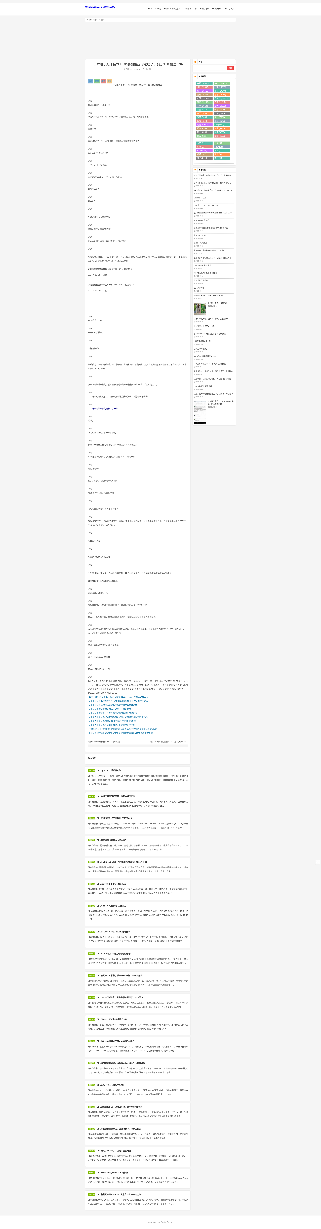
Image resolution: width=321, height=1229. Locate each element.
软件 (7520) (219, 113)
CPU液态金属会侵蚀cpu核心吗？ (112, 840)
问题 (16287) (203, 95)
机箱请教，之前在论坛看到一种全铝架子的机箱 (212, 379)
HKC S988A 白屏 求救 (202, 265)
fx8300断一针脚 (200, 198)
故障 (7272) (202, 121)
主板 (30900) (203, 83)
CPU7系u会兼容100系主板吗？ (111, 1085)
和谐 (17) (218, 151)
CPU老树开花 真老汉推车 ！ (205, 386)
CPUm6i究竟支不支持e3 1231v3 (111, 884)
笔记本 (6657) (203, 125)
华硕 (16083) (220, 95)
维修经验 (101, 20)
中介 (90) (218, 158)
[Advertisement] (160, 40)
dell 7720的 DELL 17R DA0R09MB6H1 (209, 295)
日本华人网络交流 (97, 717)
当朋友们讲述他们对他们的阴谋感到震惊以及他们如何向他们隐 (125, 733)
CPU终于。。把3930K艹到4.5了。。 (207, 205)
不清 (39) (218, 154)
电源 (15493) (203, 98)
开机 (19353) (203, 87)
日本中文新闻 (155, 9)
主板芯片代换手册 (201, 280)
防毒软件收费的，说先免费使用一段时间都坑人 (212, 183)
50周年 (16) (202, 158)
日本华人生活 (190, 9)
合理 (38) (218, 143)
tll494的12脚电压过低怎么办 (205, 356)
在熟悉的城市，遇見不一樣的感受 (116, 709)
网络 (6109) (219, 136)
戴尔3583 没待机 (200, 235)
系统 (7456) (202, 117)
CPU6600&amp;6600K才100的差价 (113, 1173)
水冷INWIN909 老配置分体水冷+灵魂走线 (210, 334)
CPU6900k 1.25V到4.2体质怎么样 (112, 1019)
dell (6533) (219, 125)
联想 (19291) (220, 87)
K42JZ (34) (202, 151)
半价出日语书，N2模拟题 (217, 303)
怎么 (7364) (219, 117)
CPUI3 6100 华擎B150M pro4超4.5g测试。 (116, 1041)
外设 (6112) (202, 136)
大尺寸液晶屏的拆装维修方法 (205, 273)
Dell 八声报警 (199, 288)
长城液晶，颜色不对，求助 (204, 326)
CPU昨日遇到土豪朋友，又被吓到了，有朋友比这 (119, 1129)
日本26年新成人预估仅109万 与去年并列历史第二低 (125, 697)
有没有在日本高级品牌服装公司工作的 (209, 250)
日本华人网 (92, 20)
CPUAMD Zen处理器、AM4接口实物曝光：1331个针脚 (122, 862)
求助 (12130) (203, 102)
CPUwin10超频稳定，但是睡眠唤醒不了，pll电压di (120, 997)
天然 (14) (201, 143)
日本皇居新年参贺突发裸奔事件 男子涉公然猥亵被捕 (124, 701)
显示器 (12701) (221, 98)
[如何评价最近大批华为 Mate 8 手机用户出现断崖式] (200, 412)
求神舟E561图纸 (200, 349)
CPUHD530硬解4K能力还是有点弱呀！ (114, 954)
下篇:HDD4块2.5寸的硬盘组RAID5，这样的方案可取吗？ (169, 742)
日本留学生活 (95, 709)
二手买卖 (230, 9)
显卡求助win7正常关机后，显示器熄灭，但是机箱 (213, 371)
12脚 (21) (218, 147)
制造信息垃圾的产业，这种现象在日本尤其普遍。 (127, 717)
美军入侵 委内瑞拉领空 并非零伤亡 (120, 721)
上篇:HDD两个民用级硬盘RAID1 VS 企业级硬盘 (104, 742)
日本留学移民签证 (173, 9)
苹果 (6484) (219, 128)
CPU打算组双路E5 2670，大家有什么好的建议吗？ (120, 1194)
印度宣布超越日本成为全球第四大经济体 (119, 705)
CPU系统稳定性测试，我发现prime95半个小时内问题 (121, 1063)
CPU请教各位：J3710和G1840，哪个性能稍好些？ (120, 1107)
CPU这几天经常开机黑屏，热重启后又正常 (116, 796)
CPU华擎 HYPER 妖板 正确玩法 (111, 906)
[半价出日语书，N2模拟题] (200, 308)
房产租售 (218, 9)
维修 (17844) (220, 91)
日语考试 (205, 9)
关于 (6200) (219, 132)
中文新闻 (93, 729)
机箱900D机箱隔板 (201, 220)
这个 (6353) (202, 132)
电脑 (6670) (219, 121)
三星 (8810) (202, 110)
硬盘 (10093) (220, 106)
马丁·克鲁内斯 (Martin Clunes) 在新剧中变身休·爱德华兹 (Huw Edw (127, 729)
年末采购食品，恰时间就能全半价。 (121, 725)
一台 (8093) (219, 110)
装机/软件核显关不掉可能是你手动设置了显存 (211, 228)
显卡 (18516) (203, 91)
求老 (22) (201, 147)
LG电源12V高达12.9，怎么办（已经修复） (210, 364)
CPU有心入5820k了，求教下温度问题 (114, 1151)
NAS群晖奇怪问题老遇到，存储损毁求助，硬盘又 (213, 190)
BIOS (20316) (220, 83)
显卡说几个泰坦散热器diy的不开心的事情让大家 (212, 258)
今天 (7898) (202, 113)
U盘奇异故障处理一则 (202, 341)
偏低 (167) (201, 154)
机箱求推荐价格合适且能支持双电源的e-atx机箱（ (213, 394)
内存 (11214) (220, 102)
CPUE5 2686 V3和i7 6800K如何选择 (113, 932)
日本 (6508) (202, 128)
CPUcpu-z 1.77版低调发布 (109, 770)
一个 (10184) (203, 106)
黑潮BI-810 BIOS (200, 243)
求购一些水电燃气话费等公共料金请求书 (119, 713)
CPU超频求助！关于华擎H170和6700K (114, 818)
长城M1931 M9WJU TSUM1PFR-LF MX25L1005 (213, 213)
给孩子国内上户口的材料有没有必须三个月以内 (212, 175)
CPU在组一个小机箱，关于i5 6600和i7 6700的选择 (119, 975)
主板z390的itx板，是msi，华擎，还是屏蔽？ (211, 319)
